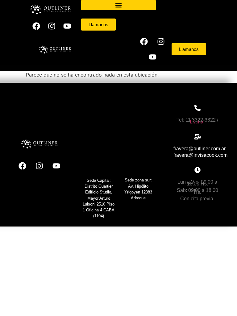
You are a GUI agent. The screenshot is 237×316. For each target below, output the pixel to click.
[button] (118, 5)
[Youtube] (67, 26)
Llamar (197, 121)
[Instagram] (52, 26)
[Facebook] (36, 26)
